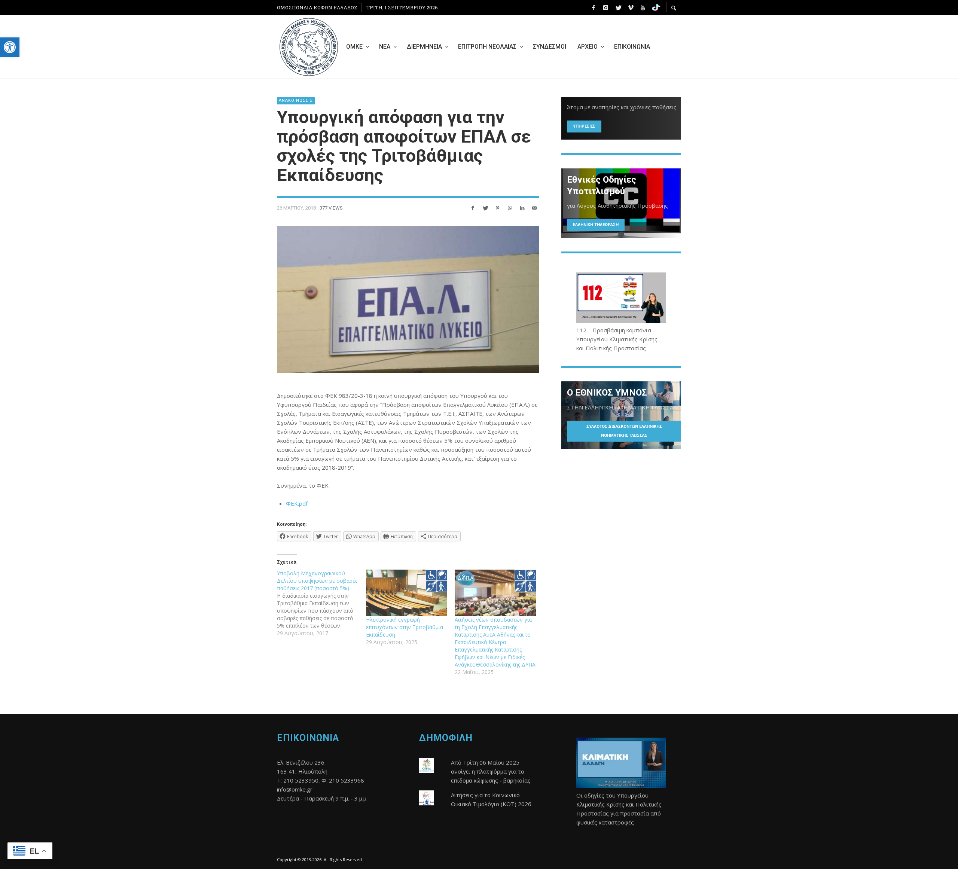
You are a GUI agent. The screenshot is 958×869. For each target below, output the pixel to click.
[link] (9, 47)
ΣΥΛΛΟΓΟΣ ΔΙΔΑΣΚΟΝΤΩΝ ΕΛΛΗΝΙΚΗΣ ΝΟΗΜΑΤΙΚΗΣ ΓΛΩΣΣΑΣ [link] (624, 431)
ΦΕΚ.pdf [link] (297, 503)
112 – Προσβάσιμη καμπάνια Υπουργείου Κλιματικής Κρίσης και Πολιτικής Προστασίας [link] (617, 339)
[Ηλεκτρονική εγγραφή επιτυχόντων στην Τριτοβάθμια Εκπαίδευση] (407, 593)
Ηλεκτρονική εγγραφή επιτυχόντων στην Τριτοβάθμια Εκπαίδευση (404, 627)
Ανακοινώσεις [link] (296, 100)
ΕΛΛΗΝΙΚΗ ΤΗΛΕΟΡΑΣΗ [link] (596, 224)
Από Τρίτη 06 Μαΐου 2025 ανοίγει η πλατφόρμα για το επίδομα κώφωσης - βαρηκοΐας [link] (491, 771)
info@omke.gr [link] (294, 789)
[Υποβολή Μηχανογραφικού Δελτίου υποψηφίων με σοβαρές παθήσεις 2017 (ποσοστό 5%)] (321, 603)
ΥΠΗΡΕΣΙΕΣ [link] (584, 126)
